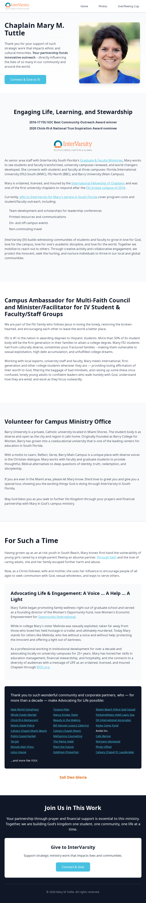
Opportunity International (56, 617)
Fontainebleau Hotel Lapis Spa (115, 715)
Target (15, 741)
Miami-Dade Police (22, 725)
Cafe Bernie (103, 736)
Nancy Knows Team (65, 715)
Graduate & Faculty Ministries (101, 160)
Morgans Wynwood (108, 741)
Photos (103, 6)
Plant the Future (63, 747)
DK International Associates (113, 720)
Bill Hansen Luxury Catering (71, 725)
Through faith (107, 557)
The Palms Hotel (63, 741)
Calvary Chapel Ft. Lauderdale (115, 752)
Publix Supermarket (23, 736)
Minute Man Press (22, 747)
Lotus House (18, 752)
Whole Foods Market (23, 715)
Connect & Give (73, 867)
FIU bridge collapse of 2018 (105, 188)
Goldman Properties (66, 752)
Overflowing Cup (128, 6)
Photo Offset (104, 747)
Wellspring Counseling (67, 736)
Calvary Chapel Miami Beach (29, 731)
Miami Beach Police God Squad (115, 709)
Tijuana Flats (61, 709)
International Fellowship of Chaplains (98, 183)
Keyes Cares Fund (107, 725)
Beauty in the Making (66, 720)
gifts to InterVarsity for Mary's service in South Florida (58, 197)
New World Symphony (25, 709)
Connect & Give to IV (25, 79)
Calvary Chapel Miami (67, 731)
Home (84, 6)
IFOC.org (43, 667)
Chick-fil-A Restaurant (24, 720)
